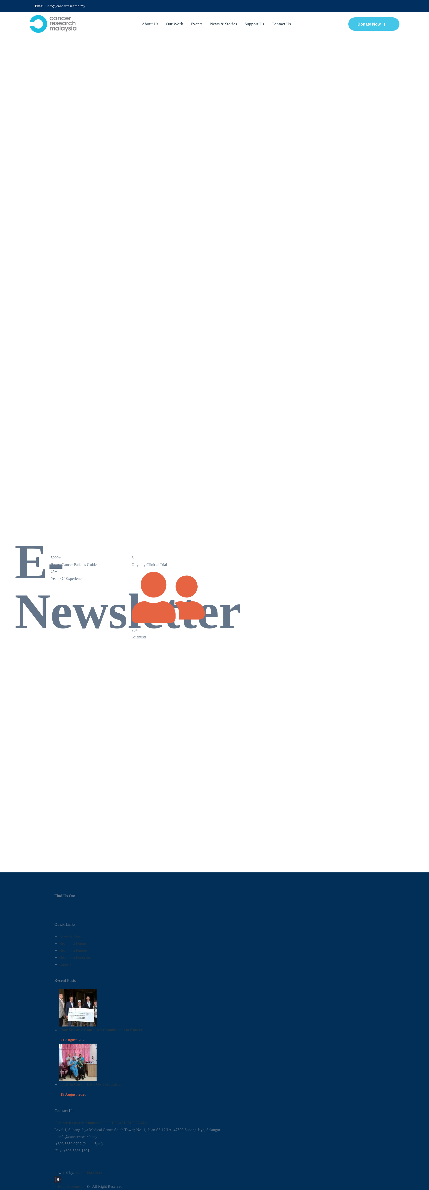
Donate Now (369, 24)
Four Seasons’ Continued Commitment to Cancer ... (102, 1030)
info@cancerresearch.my (66, 6)
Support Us (254, 24)
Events (197, 24)
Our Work (174, 24)
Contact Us (281, 24)
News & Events (71, 936)
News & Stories (223, 24)
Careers (65, 964)
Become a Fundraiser (76, 957)
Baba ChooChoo (88, 1172)
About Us (150, 24)
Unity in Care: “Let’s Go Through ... (90, 1084)
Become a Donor (72, 943)
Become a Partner (73, 950)
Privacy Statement (68, 1186)
